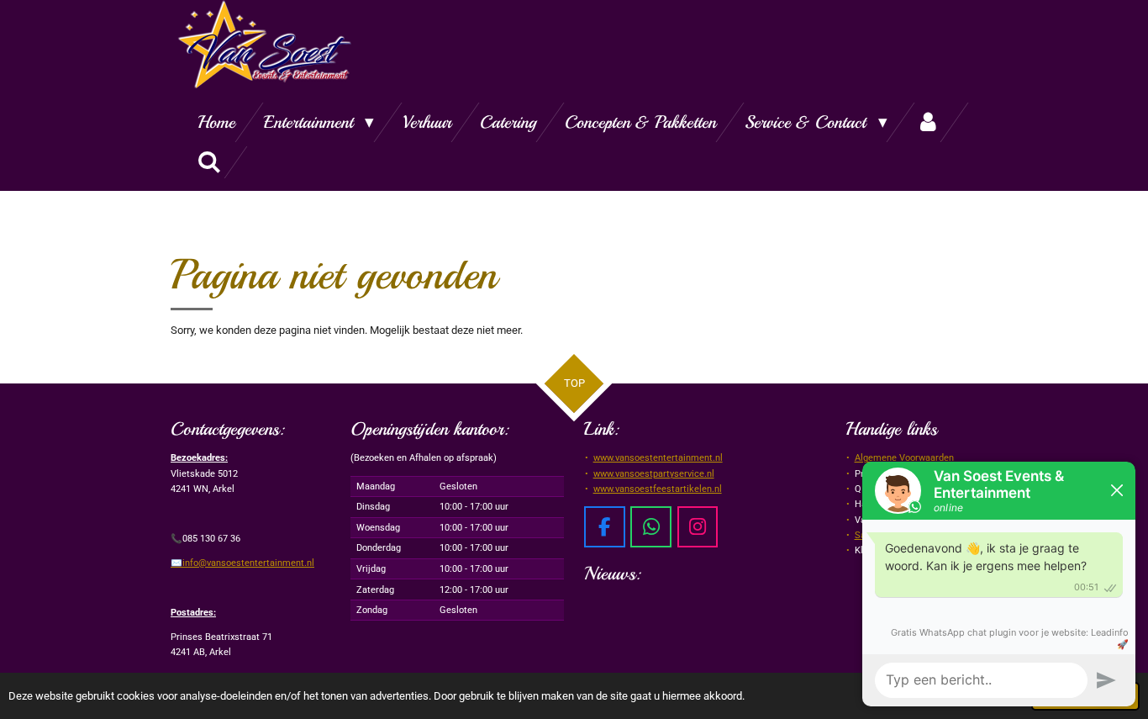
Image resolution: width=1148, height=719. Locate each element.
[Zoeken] (209, 162)
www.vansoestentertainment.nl (658, 457)
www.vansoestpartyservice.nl (653, 473)
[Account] (928, 122)
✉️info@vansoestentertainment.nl (242, 563)
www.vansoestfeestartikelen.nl (657, 489)
